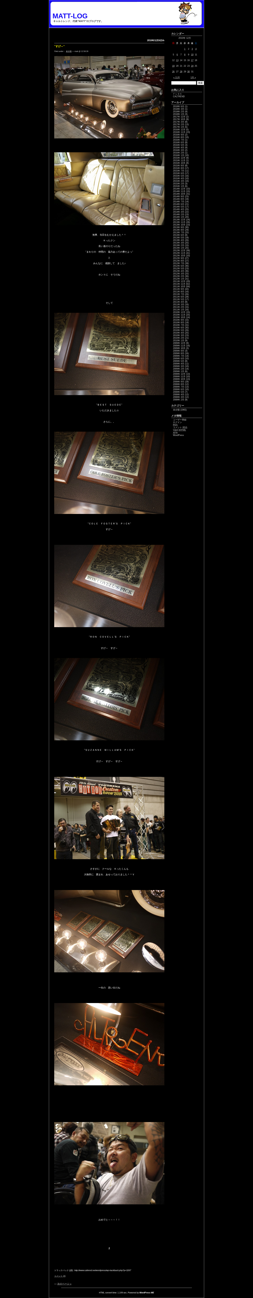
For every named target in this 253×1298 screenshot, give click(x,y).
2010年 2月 (178, 338)
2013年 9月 (178, 227)
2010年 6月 (178, 327)
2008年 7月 (178, 387)
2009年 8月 (178, 353)
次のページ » (64, 1283)
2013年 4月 (178, 240)
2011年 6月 (178, 296)
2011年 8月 (178, 291)
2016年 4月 (178, 147)
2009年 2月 (178, 369)
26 (173, 71)
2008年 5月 (178, 392)
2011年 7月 (178, 294)
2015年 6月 (178, 173)
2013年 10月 (179, 224)
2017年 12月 (179, 116)
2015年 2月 (178, 183)
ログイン (177, 422)
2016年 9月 (178, 134)
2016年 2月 (178, 152)
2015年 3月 (178, 181)
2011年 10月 (179, 286)
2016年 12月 (179, 129)
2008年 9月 (178, 381)
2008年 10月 (179, 379)
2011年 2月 (178, 307)
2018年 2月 (178, 111)
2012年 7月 (178, 263)
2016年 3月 (178, 150)
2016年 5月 (178, 145)
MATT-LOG (70, 16)
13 (177, 60)
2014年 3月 (178, 212)
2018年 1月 (178, 114)
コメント (180, 427)
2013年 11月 (179, 222)
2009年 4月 (178, 363)
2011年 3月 (178, 304)
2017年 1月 (178, 127)
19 (173, 66)
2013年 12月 (179, 219)
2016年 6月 (178, 142)
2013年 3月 (178, 242)
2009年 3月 (178, 366)
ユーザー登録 (179, 419)
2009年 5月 (178, 361)
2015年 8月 (178, 168)
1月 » (193, 77)
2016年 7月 (178, 140)
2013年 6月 (178, 235)
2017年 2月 (178, 124)
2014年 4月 (178, 209)
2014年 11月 (179, 191)
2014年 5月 (178, 206)
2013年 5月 (178, 237)
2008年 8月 (178, 384)
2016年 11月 (179, 132)
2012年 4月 (178, 271)
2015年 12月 (179, 158)
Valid (179, 430)
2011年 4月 (178, 302)
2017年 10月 (179, 119)
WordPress (178, 435)
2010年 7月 (178, 325)
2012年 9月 (178, 258)
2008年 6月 (178, 389)
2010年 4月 (178, 332)
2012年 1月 (178, 278)
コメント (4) (60, 1276)
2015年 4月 (178, 178)
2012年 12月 (179, 250)
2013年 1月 (178, 248)
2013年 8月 (178, 230)
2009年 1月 (178, 371)
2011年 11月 (179, 284)
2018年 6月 (178, 106)
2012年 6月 (178, 266)
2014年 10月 (179, 194)
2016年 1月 (178, 155)
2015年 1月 (178, 186)
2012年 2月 (178, 276)
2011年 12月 (179, 281)
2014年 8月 (178, 199)
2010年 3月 (178, 335)
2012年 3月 (178, 273)
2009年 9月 (178, 350)
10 (192, 54)
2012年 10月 (179, 255)
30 (188, 71)
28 (181, 71)
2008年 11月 (179, 376)
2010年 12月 (179, 312)
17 (192, 60)
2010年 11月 (179, 314)
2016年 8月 (178, 137)
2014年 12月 (179, 188)
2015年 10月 (179, 163)
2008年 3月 (178, 397)
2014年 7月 (178, 201)
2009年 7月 (178, 356)
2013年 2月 (178, 245)
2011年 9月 (178, 289)
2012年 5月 (178, 268)
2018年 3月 (178, 109)
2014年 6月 (178, 204)
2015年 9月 (178, 165)
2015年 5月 (178, 176)
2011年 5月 (178, 299)
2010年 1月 (178, 340)
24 (192, 66)
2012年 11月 (179, 253)
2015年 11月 (179, 160)
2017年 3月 (178, 122)
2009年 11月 (179, 345)
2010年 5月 (178, 330)
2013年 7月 (178, 232)
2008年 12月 (179, 374)
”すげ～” (59, 46)
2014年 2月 (178, 214)
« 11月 (176, 77)
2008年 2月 (178, 399)
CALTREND (179, 96)
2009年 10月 (179, 348)
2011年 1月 (178, 309)
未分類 (69, 51)
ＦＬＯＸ (177, 94)
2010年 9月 (178, 320)
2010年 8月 (178, 322)
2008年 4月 (178, 394)
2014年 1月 (178, 217)
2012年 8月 (178, 260)
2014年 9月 (178, 196)
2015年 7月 (178, 170)
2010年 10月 (179, 317)
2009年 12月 (179, 343)
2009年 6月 (178, 358)
